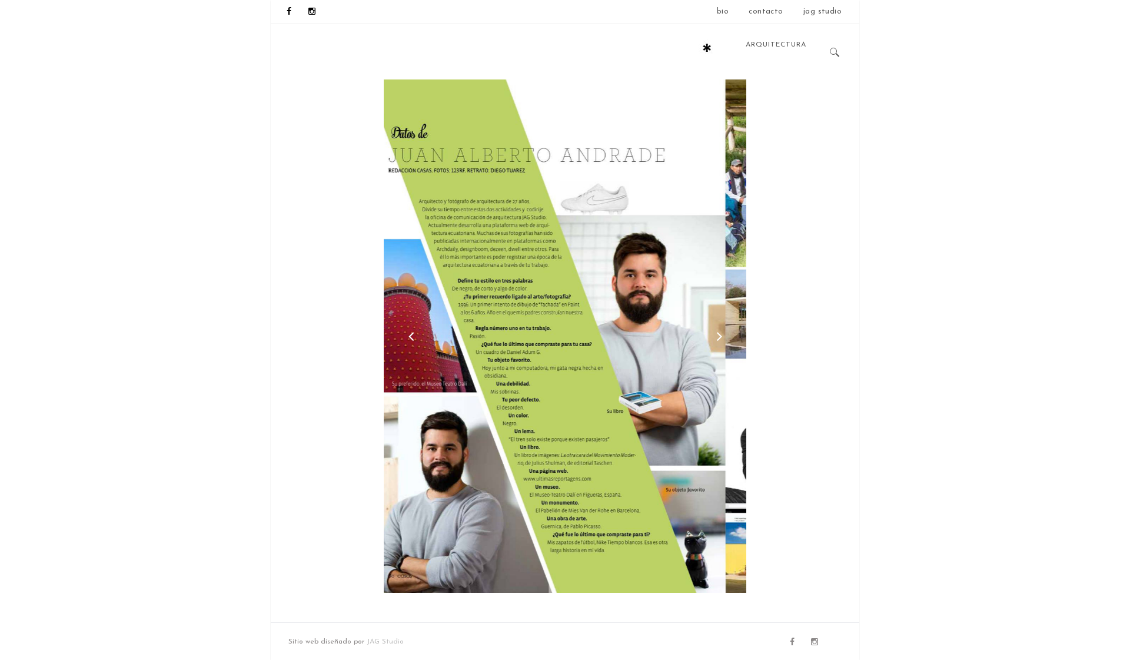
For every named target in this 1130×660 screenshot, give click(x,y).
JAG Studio (385, 641)
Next (719, 336)
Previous (410, 336)
